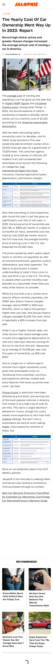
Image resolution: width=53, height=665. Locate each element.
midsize (6, 419)
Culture (6, 13)
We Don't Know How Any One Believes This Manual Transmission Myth (39, 599)
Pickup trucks (10, 392)
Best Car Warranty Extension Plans (22, 493)
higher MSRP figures (17, 103)
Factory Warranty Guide (33, 500)
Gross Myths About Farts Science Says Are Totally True (13, 596)
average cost (14, 95)
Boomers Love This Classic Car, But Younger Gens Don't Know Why (13, 641)
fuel (22, 166)
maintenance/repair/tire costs (20, 170)
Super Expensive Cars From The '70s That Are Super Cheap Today (39, 642)
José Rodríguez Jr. (13, 54)
